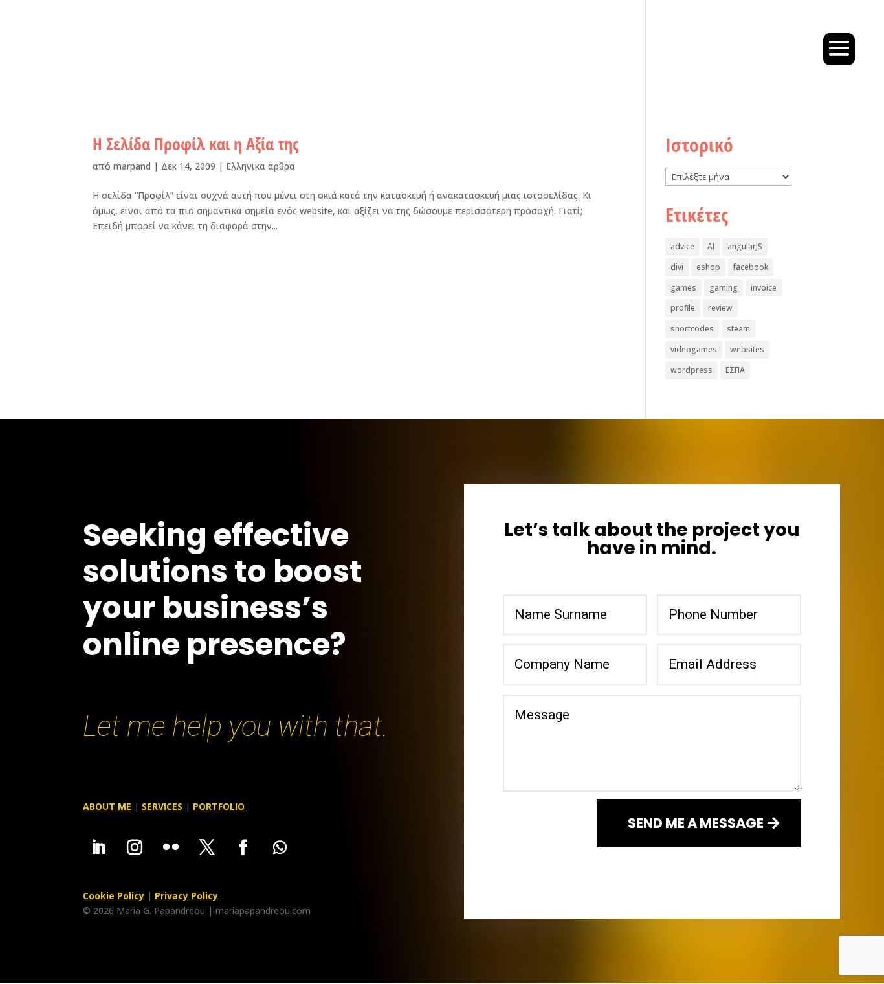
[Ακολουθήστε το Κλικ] (170, 847)
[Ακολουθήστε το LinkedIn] (98, 847)
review (720, 307)
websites (747, 349)
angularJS (744, 246)
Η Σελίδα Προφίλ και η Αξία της (195, 143)
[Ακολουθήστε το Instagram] (134, 847)
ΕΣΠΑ (735, 369)
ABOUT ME (107, 806)
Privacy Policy (186, 895)
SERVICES (162, 806)
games (683, 287)
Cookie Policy (113, 895)
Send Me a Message (696, 823)
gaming (723, 287)
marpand (132, 166)
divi (676, 267)
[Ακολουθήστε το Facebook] (243, 847)
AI (710, 246)
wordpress (691, 369)
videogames (693, 349)
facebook (750, 267)
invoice (764, 287)
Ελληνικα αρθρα (260, 166)
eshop (708, 267)
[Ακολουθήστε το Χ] (207, 847)
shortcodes (692, 328)
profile (682, 307)
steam (738, 328)
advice (682, 246)
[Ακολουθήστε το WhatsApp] (279, 847)
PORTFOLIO (219, 806)
